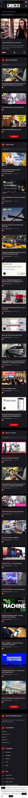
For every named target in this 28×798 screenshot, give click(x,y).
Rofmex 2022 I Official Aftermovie (11, 129)
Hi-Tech (14, 641)
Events (3, 40)
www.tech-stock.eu (6, 734)
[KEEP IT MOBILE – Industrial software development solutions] (14, 632)
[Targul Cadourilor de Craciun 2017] (14, 28)
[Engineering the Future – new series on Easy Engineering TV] (14, 660)
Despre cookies (9, 781)
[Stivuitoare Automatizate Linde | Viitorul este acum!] (14, 297)
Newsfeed (8, 752)
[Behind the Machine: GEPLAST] (14, 447)
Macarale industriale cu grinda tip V (12, 335)
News (3, 167)
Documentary (16, 696)
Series (7, 765)
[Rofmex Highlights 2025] (14, 378)
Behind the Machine (6, 456)
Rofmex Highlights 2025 (9, 388)
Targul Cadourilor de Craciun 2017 (11, 42)
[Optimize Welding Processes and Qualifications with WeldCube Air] (14, 404)
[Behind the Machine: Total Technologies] (14, 579)
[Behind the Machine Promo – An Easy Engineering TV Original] (14, 605)
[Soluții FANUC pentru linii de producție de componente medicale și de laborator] (14, 74)
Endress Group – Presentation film (12, 563)
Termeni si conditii (10, 778)
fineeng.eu (4, 731)
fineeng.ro (4, 736)
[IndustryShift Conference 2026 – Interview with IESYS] (14, 159)
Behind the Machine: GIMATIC (10, 537)
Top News (11, 222)
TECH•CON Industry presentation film (12, 107)
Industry (4, 333)
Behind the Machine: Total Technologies (13, 589)
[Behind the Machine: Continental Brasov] (14, 687)
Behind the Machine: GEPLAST (10, 458)
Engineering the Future (7, 668)
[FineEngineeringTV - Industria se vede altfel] (13, 6)
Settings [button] (24, 793)
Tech (7, 167)
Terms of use (9, 775)
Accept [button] (11, 796)
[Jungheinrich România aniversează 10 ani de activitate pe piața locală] (14, 241)
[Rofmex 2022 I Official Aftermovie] (14, 121)
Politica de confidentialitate (12, 785)
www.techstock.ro (5, 742)
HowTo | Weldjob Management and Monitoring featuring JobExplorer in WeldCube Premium (12, 281)
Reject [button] (3, 787)
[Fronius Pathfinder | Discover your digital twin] (14, 186)
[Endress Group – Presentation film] (14, 553)
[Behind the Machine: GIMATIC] (14, 527)
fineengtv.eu (4, 739)
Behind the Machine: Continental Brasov (13, 698)
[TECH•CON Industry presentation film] (14, 98)
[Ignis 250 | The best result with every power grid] (14, 214)
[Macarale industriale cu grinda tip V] (14, 324)
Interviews (8, 755)
